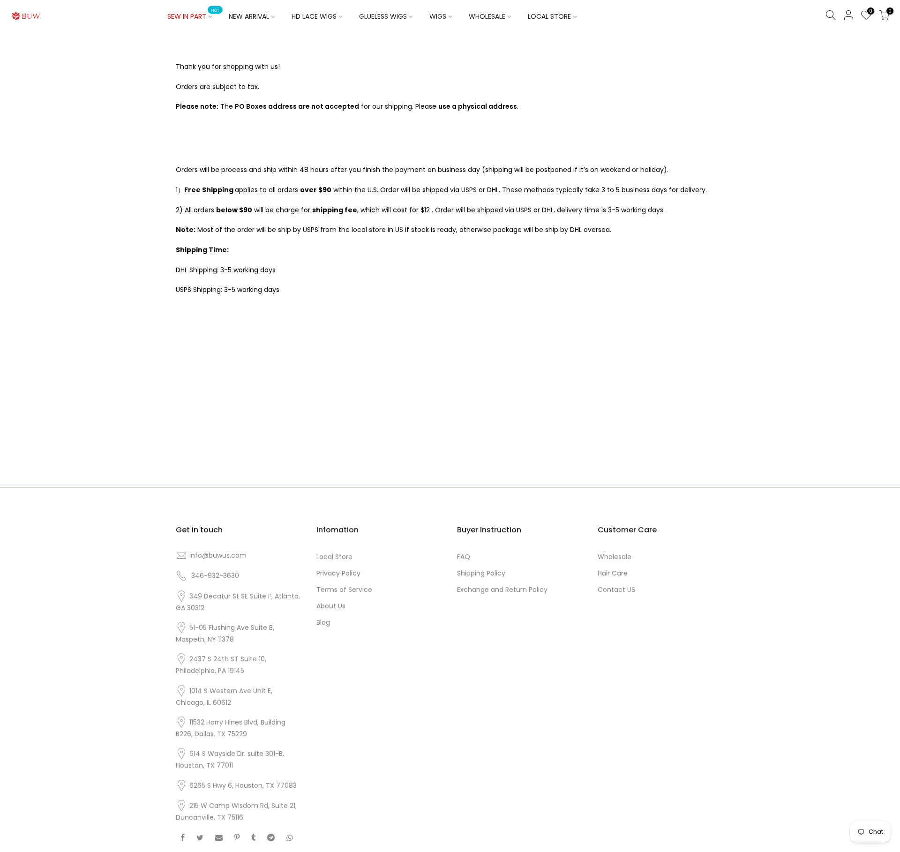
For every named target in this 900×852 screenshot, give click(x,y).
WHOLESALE (487, 16)
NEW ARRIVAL (249, 16)
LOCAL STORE (549, 16)
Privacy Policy (338, 573)
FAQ (463, 556)
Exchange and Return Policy (502, 589)
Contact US (616, 589)
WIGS (437, 16)
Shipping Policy (481, 573)
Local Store (334, 556)
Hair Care (613, 573)
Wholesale (614, 556)
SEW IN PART (193, 14)
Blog (323, 622)
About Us (330, 606)
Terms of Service (344, 589)
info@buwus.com (218, 555)
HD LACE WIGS (314, 16)
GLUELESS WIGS (383, 16)
